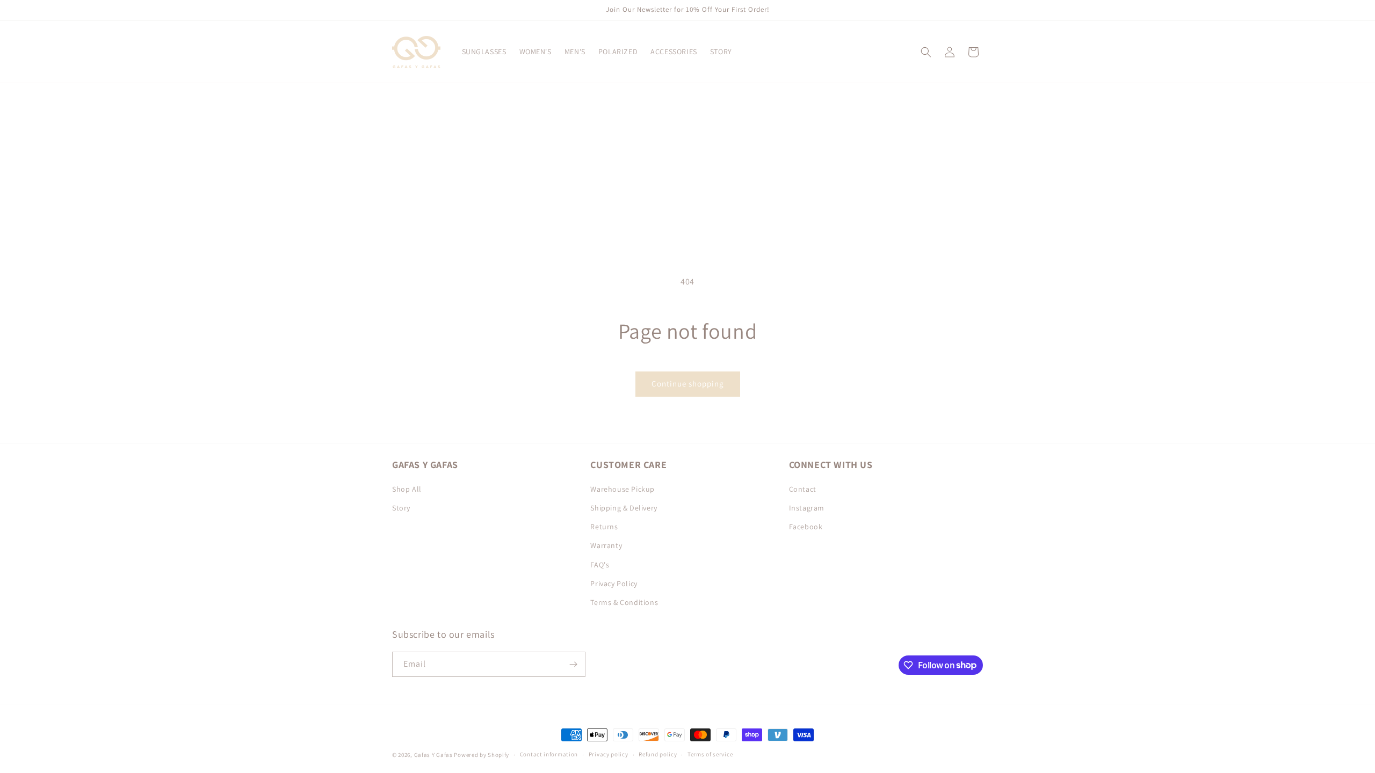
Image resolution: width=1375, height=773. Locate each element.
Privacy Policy (613, 583)
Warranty (606, 545)
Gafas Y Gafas (434, 755)
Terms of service (710, 754)
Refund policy (658, 754)
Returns (604, 526)
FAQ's (599, 565)
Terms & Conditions (624, 602)
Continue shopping (688, 383)
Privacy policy (608, 754)
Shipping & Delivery (623, 508)
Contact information (549, 754)
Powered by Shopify (481, 755)
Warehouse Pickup (622, 489)
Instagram (806, 508)
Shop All (407, 489)
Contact (802, 489)
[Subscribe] (573, 664)
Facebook (806, 526)
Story (401, 508)
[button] (926, 52)
